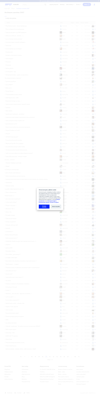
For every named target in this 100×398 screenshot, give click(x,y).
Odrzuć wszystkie (56, 206)
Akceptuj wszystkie (44, 206)
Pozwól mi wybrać (54, 202)
